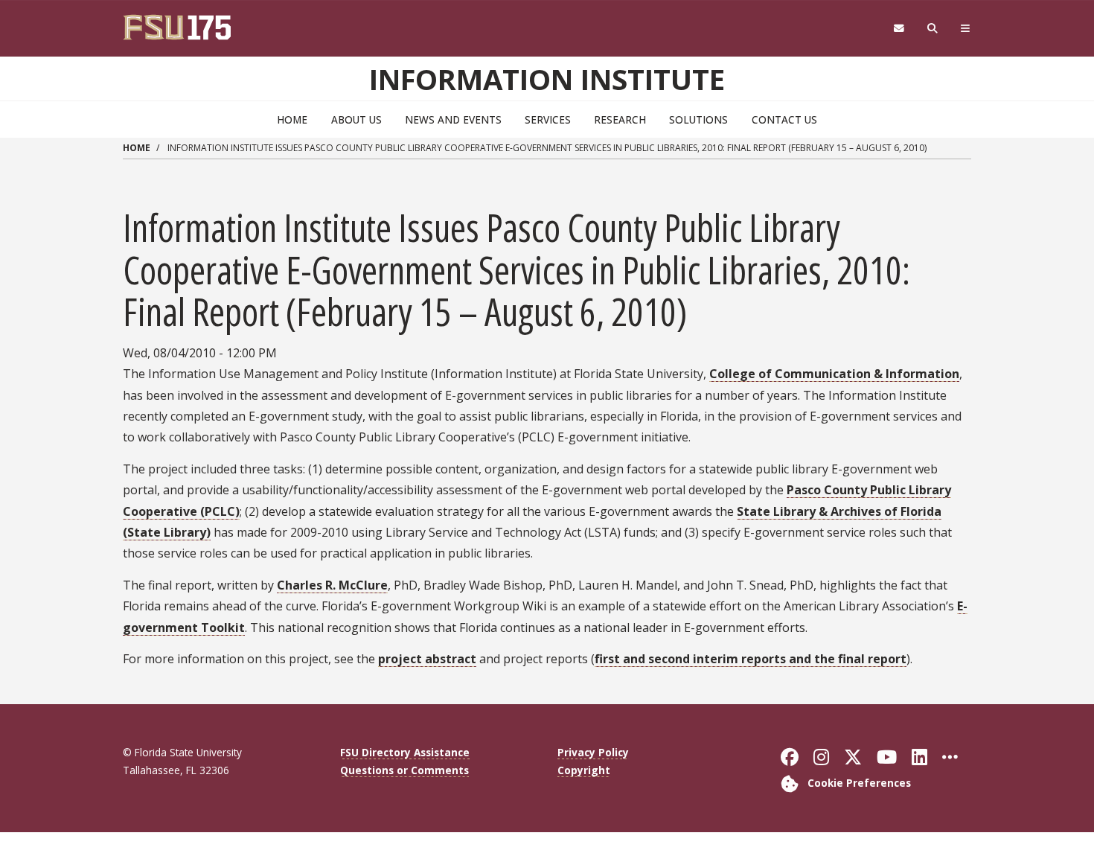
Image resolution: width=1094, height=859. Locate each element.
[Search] (933, 29)
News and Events (453, 119)
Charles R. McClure (332, 585)
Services (548, 119)
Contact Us (784, 119)
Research (620, 119)
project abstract (427, 659)
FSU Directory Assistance (405, 752)
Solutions (698, 119)
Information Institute (547, 79)
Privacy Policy (593, 752)
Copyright (583, 770)
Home (292, 119)
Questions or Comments (404, 770)
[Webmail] (898, 29)
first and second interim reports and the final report (750, 659)
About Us (356, 119)
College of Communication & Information (834, 373)
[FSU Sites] (965, 29)
